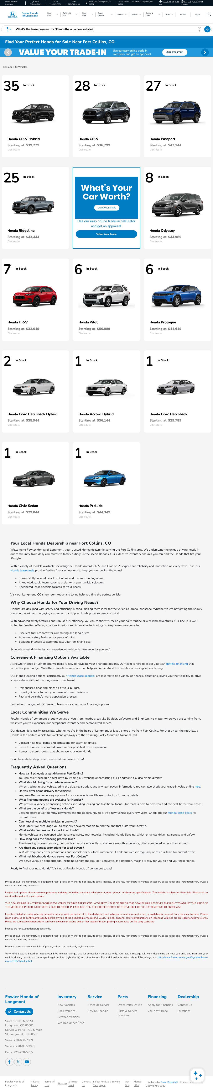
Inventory (67, 997)
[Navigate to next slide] (210, 52)
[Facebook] (9, 1062)
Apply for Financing (160, 1005)
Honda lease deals (22, 570)
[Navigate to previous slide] (3, 52)
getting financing (177, 664)
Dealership (188, 997)
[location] (86, 3)
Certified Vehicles (68, 1017)
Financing (157, 997)
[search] (209, 14)
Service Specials (98, 1011)
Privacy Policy (35, 1083)
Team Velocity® (169, 1082)
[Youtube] (27, 1062)
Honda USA (137, 1083)
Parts (123, 997)
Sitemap (62, 1083)
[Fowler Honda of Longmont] (24, 14)
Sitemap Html (72, 1083)
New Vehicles (66, 1005)
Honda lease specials (81, 676)
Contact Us (22, 1011)
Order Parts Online (130, 1005)
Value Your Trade (106, 234)
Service (95, 997)
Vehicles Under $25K (70, 1023)
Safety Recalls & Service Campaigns (106, 1083)
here (197, 787)
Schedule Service (98, 1005)
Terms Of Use (50, 1083)
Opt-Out (127, 1083)
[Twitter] (18, 1062)
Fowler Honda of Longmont (14, 1083)
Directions (184, 1011)
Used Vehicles (66, 1011)
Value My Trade (158, 1011)
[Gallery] (106, 52)
